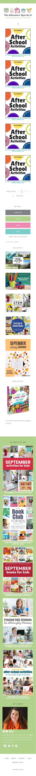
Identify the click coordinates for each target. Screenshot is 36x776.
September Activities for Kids (18, 493)
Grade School (18, 212)
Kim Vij (31, 735)
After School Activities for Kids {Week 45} (18, 87)
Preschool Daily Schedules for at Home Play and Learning (18, 646)
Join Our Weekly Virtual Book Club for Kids (18, 543)
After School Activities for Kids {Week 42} (18, 182)
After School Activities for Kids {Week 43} (18, 150)
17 (13, 196)
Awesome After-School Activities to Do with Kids (18, 697)
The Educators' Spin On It (18, 13)
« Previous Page (11, 191)
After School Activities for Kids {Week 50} (18, 55)
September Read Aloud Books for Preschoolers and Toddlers (18, 594)
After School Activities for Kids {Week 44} (18, 119)
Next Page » (19, 196)
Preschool (18, 218)
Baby (18, 231)
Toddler (18, 225)
